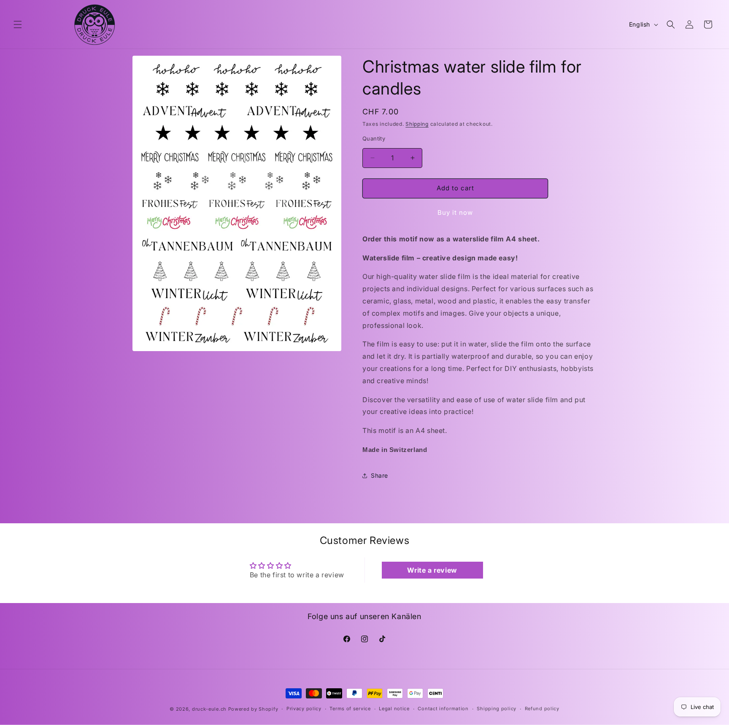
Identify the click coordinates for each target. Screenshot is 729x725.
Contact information (443, 709)
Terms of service (349, 709)
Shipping (417, 124)
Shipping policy (496, 709)
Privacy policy (303, 709)
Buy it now (455, 212)
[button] (17, 24)
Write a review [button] (432, 570)
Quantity (373, 138)
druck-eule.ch (209, 709)
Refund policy (542, 709)
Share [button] (379, 475)
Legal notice (394, 709)
